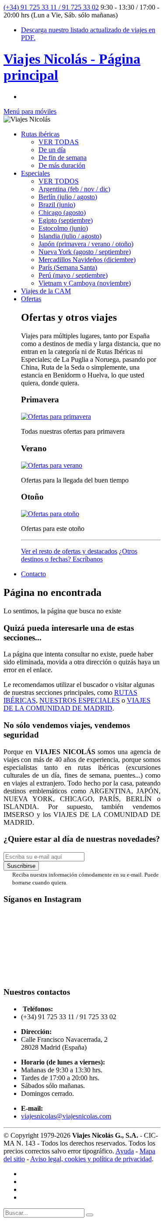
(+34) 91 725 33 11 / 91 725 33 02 (51, 7)
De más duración (61, 165)
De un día (52, 149)
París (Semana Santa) (67, 267)
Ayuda (124, 1151)
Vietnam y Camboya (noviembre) (84, 283)
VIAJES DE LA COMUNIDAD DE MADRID (76, 704)
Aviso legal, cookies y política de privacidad (91, 1159)
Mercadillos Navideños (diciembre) (87, 259)
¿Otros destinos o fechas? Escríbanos (79, 555)
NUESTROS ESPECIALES (79, 700)
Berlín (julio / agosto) (67, 197)
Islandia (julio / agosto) (69, 236)
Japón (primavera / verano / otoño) (85, 244)
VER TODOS (58, 181)
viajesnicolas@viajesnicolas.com (66, 1116)
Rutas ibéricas (40, 134)
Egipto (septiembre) (65, 220)
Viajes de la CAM (46, 291)
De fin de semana (62, 157)
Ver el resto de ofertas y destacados (69, 551)
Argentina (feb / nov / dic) (74, 189)
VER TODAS (58, 142)
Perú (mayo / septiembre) (73, 275)
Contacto (33, 574)
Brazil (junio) (56, 204)
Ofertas (31, 299)
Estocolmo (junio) (63, 228)
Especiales (35, 173)
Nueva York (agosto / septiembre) (84, 251)
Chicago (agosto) (62, 212)
